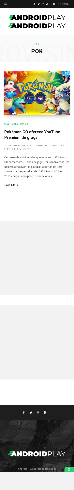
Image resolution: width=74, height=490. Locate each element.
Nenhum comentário (50, 145)
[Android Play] (37, 21)
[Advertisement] (37, 258)
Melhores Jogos (16, 123)
